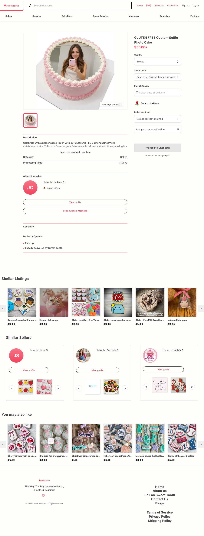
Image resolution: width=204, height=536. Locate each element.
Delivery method (141, 112)
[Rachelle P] (83, 355)
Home (159, 487)
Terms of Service (160, 512)
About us (160, 491)
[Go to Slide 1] (30, 120)
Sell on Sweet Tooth (159, 495)
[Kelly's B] (150, 355)
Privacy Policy (160, 516)
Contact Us (159, 499)
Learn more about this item (75, 152)
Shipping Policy (160, 521)
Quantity (138, 55)
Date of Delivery (141, 86)
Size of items (140, 70)
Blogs (159, 503)
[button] (75, 71)
